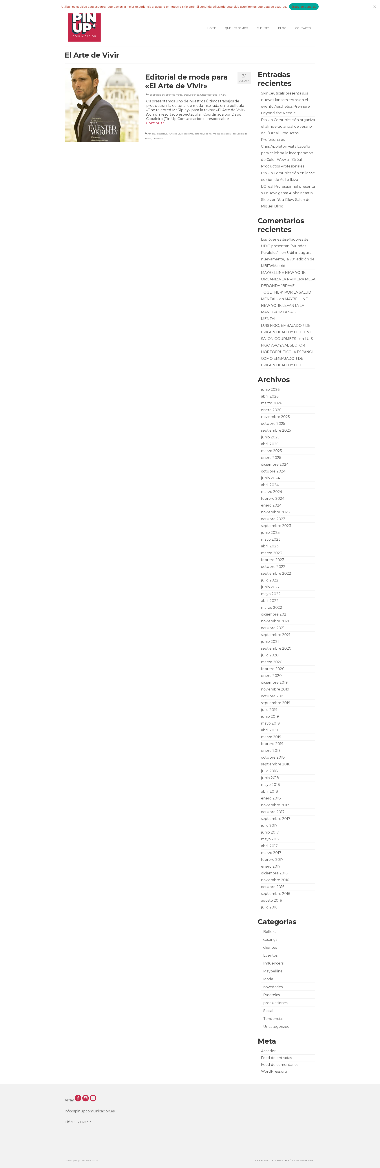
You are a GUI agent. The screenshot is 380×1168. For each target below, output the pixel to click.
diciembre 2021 (274, 614)
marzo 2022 (271, 607)
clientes (170, 94)
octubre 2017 (273, 812)
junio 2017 (270, 832)
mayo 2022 (271, 594)
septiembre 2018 (275, 764)
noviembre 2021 (275, 621)
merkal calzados (221, 133)
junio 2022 (270, 587)
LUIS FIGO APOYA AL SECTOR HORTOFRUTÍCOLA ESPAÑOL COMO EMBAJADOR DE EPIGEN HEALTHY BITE (287, 352)
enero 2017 (271, 866)
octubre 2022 (273, 567)
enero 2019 (271, 750)
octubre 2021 (273, 628)
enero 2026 (271, 410)
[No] (374, 6)
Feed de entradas (276, 1058)
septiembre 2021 (275, 635)
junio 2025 (270, 437)
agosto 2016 (271, 900)
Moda (179, 94)
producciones (191, 94)
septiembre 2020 (276, 648)
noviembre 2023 (275, 512)
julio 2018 (269, 771)
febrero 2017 (272, 859)
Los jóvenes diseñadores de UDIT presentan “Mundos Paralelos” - (285, 246)
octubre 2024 (273, 471)
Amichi (151, 133)
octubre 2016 (272, 887)
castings (270, 939)
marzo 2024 (271, 492)
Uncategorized (208, 94)
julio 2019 (269, 710)
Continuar (155, 123)
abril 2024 (270, 485)
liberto (208, 133)
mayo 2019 (270, 723)
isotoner (198, 133)
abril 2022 (270, 601)
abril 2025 (269, 444)
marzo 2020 (271, 662)
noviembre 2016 (275, 880)
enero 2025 (271, 458)
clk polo (161, 133)
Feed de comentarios (279, 1065)
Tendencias (273, 1019)
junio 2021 (270, 641)
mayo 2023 (271, 539)
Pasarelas (271, 995)
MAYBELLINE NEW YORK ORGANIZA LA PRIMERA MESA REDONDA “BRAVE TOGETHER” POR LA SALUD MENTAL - (288, 286)
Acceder (268, 1051)
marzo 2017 (271, 853)
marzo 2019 (271, 737)
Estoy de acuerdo (303, 6)
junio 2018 (270, 778)
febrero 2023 (272, 560)
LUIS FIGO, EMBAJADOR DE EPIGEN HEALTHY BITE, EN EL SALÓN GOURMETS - (288, 332)
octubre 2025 (273, 423)
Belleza (269, 932)
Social (268, 1011)
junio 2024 (270, 478)
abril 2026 (269, 396)
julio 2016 (269, 907)
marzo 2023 (271, 553)
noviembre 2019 (275, 689)
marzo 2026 (271, 403)
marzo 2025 (271, 451)
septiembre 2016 (275, 894)
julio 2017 (269, 825)
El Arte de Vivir (174, 133)
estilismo (188, 133)
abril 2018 (269, 791)
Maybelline (273, 971)
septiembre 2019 (275, 703)
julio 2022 (269, 580)
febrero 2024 (272, 498)
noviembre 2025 (275, 417)
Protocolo (158, 138)
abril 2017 (269, 846)
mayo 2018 (270, 785)
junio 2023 (270, 532)
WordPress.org (274, 1071)
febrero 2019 (272, 744)
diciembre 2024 (275, 464)
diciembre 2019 (274, 682)
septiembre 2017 (275, 819)
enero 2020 (271, 676)
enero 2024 (271, 505)
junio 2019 (270, 716)
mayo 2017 (270, 839)
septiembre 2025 (276, 430)
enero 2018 (271, 798)
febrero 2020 (273, 669)
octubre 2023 (273, 519)
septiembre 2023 (276, 526)
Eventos (270, 955)
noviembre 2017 (275, 805)
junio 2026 (270, 389)
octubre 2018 (273, 757)
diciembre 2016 (274, 873)
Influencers (273, 963)
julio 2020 (270, 655)
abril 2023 (270, 546)
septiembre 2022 (276, 573)
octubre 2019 (273, 696)
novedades (273, 987)
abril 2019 (269, 730)
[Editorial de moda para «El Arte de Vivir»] (102, 105)
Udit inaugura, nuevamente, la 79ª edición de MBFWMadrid (287, 259)
